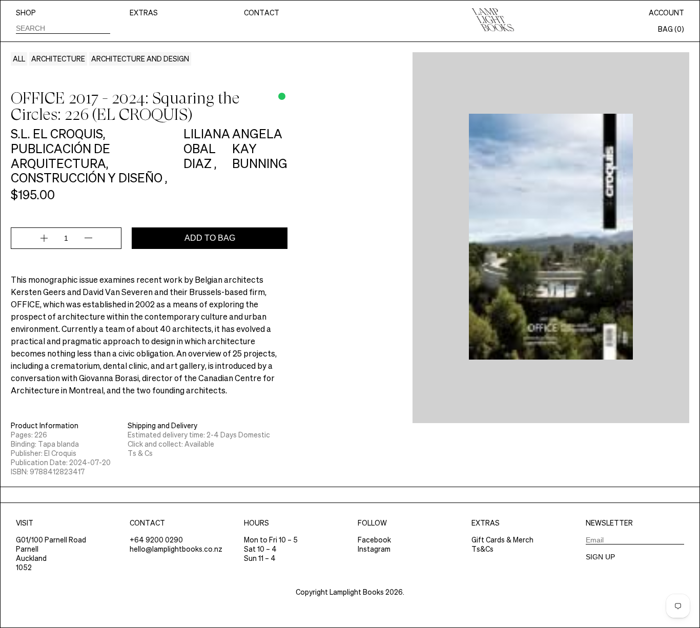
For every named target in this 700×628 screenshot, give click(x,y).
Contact (261, 12)
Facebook (374, 540)
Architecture (58, 59)
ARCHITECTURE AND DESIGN (140, 59)
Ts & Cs (140, 453)
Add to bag (209, 238)
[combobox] (63, 28)
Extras (144, 12)
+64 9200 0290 (156, 540)
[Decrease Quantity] (88, 238)
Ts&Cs (482, 549)
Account (666, 12)
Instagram (374, 549)
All (19, 59)
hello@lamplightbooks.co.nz (176, 549)
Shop (26, 12)
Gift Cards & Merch (502, 540)
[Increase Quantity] (44, 238)
